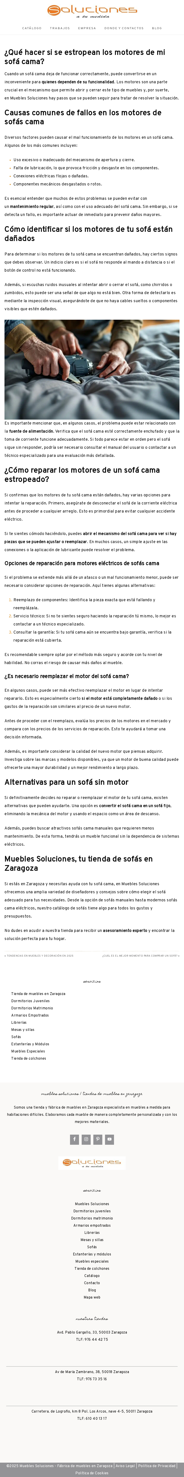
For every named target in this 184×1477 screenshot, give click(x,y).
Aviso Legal (126, 1466)
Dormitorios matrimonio (92, 1218)
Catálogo (92, 1276)
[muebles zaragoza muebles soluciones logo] (92, 11)
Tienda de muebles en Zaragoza (38, 994)
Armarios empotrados (92, 1226)
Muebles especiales (92, 1261)
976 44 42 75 (96, 1340)
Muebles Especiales (28, 1051)
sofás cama (83, 828)
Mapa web (92, 1297)
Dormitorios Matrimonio (32, 1008)
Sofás (16, 1037)
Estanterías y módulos (92, 1254)
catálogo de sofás (70, 908)
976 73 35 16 (96, 1379)
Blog (92, 1290)
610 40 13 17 (96, 1419)
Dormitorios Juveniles (30, 1001)
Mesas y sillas (22, 1030)
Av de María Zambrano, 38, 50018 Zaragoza (92, 1372)
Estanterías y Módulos (30, 1044)
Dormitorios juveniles (92, 1211)
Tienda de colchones (28, 1059)
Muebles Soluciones (29, 98)
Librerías (19, 1023)
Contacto (92, 1283)
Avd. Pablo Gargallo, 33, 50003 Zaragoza (92, 1332)
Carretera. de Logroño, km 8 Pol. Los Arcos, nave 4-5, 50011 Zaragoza (92, 1411)
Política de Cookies (92, 1473)
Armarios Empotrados (30, 1015)
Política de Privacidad (156, 1466)
